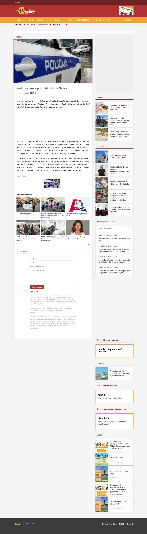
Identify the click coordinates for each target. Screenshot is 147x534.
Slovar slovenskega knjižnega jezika (111, 409)
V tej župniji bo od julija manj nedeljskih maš (118, 156)
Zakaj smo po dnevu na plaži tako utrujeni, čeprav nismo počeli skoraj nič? (120, 134)
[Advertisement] (53, 123)
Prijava (17, 2)
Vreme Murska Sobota (102, 20)
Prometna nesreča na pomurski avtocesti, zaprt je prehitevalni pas (120, 373)
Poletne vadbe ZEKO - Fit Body (119, 473)
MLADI (59, 24)
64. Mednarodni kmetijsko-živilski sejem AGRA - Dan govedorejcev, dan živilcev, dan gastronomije (120, 444)
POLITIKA (33, 24)
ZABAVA (65, 24)
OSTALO (69, 20)
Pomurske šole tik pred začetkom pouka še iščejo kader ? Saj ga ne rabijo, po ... (114, 261)
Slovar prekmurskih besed (107, 385)
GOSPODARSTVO (43, 24)
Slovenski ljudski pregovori (107, 340)
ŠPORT (49, 20)
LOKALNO (17, 24)
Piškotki (121, 524)
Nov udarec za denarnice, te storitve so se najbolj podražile (119, 107)
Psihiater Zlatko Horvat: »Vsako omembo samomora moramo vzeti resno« (119, 170)
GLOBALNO (25, 24)
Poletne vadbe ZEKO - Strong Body (118, 503)
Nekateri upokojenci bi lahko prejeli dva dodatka (119, 183)
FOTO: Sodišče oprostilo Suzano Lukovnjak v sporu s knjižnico (120, 209)
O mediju (105, 524)
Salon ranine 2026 (117, 458)
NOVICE (30, 20)
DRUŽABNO (58, 20)
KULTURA (53, 24)
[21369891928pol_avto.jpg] (53, 186)
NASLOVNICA (20, 20)
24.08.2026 (128, 20)
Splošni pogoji (113, 524)
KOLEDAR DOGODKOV (83, 20)
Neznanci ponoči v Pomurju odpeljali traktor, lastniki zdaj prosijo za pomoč (119, 121)
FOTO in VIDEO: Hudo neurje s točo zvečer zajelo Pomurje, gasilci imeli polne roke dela (118, 196)
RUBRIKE (40, 20)
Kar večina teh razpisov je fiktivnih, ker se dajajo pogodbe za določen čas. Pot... (113, 250)
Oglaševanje (129, 524)
